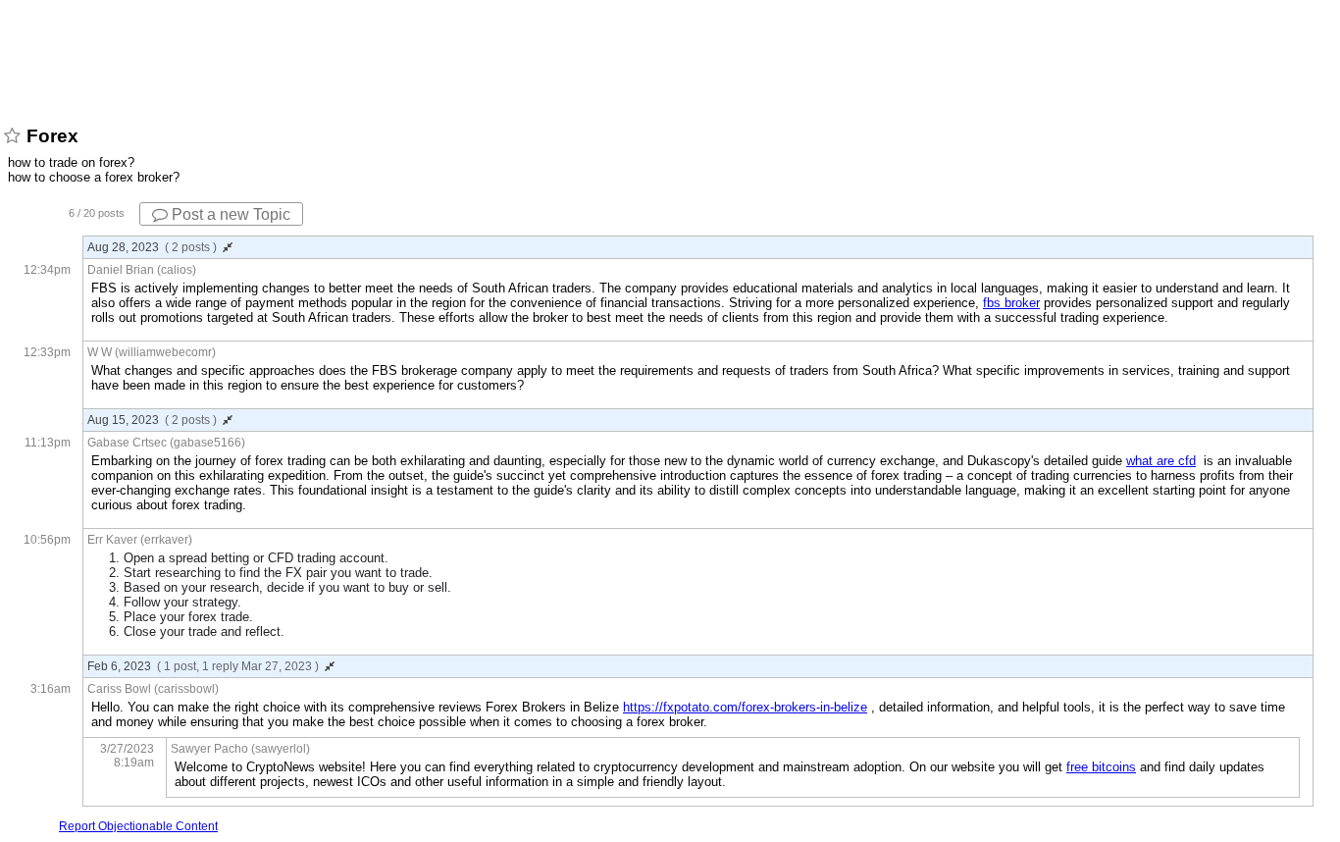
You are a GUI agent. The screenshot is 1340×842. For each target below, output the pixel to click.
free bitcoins (1101, 767)
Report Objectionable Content (138, 826)
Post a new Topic (229, 214)
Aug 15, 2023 (152, 420)
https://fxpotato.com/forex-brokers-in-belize (745, 707)
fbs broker (1011, 302)
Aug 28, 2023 (152, 247)
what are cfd (1161, 460)
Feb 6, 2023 (203, 666)
